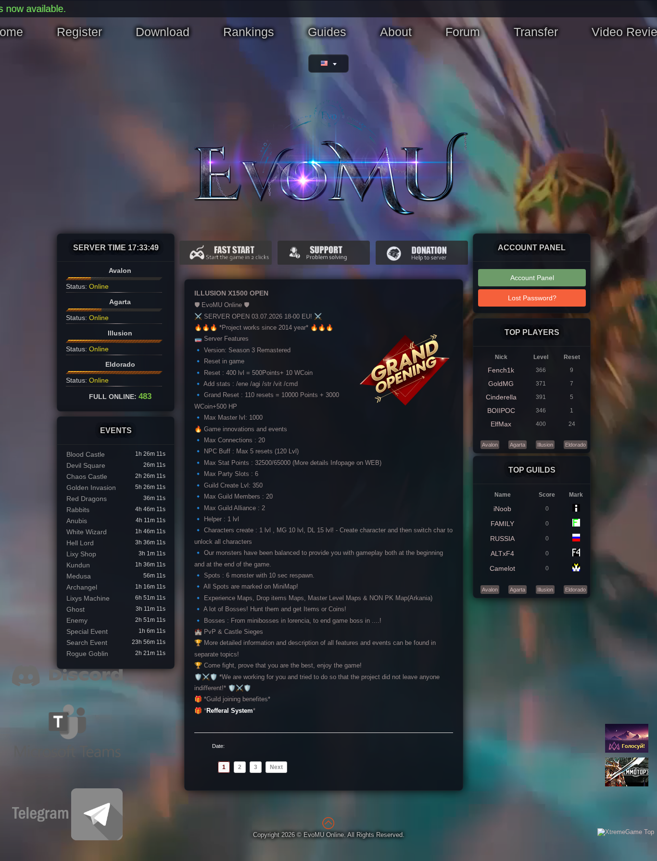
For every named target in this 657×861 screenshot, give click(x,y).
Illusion (545, 445)
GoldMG (501, 383)
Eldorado (575, 445)
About (396, 32)
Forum (462, 32)
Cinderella (501, 397)
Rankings (248, 32)
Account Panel (532, 278)
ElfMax (501, 424)
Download (163, 32)
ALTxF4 (502, 553)
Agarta (517, 445)
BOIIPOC (501, 410)
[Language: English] (328, 63)
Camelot (502, 568)
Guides (327, 32)
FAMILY (502, 523)
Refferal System (229, 710)
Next (276, 767)
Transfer (536, 32)
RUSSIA (502, 538)
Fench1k (501, 370)
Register (79, 32)
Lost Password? (532, 298)
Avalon (490, 445)
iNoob (502, 509)
